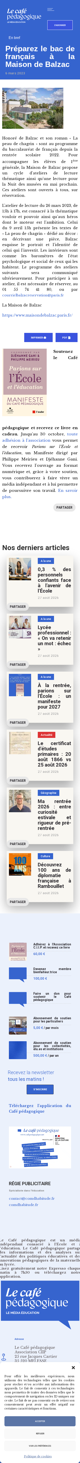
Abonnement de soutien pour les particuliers (52, 1020)
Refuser (40, 1434)
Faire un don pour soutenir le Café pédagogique (52, 997)
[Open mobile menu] (51, 9)
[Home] (25, 30)
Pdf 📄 (66, 337)
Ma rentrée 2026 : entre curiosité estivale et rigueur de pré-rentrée (54, 815)
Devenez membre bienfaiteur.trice (52, 970)
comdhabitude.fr (23, 1205)
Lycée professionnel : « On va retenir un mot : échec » (54, 638)
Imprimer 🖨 (38, 337)
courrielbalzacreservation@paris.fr (33, 295)
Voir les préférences (40, 1446)
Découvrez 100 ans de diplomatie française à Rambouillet (54, 875)
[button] (73, 1367)
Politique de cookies (38, 1456)
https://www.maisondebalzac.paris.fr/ (37, 315)
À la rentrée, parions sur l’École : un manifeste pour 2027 (54, 696)
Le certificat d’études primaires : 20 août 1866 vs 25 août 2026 (54, 754)
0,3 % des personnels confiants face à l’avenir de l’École (54, 580)
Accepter (40, 1421)
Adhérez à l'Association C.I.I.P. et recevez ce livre (52, 946)
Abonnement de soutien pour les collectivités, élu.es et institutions (52, 1046)
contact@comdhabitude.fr (32, 1198)
